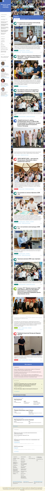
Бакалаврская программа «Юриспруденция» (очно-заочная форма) (4, 25)
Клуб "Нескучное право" (4, 49)
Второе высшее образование (23, 462)
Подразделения (15, 465)
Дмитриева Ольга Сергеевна (5, 77)
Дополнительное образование (3, 33)
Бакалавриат (22, 458)
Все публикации (16, 451)
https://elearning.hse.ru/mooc (38, 481)
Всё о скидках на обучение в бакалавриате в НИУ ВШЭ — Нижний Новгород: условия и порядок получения (29, 57)
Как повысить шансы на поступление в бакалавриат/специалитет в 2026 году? (28, 90)
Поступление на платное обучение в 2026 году (28, 193)
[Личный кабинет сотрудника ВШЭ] (41, 1)
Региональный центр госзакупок (24, 471)
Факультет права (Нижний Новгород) (5, 6)
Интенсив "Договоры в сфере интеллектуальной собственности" (26, 388)
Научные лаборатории (32, 458)
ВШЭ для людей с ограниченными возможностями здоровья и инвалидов (16, 470)
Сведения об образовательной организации (15, 463)
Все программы (15, 426)
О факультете (3, 38)
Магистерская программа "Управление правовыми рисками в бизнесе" (4, 31)
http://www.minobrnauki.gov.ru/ (17, 481)
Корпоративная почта (39, 459)
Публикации (16, 429)
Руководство (15, 460)
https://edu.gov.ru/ (26, 481)
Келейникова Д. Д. (17, 442)
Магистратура (23, 459)
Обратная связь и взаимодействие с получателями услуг (23, 477)
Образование (3, 41)
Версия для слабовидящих (15, 467)
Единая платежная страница (15, 473)
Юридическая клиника (4, 47)
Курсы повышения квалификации (23, 467)
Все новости (28, 364)
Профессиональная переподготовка (23, 469)
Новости (16, 16)
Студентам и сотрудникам (39, 457)
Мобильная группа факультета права (3, 51)
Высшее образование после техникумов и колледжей (24, 464)
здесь (8, 488)
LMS (37, 460)
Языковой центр (23, 473)
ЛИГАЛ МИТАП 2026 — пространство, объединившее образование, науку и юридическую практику (27, 160)
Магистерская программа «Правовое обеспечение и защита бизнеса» (5, 28)
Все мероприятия (16, 391)
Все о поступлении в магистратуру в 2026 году (28, 227)
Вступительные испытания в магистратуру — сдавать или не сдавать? (28, 23)
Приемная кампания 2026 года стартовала (28, 259)
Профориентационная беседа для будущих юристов (29, 333)
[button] (14, 138)
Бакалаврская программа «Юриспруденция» (4, 22)
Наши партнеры (3, 46)
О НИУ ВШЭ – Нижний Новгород (16, 459)
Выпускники (2, 44)
